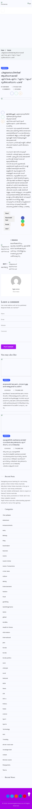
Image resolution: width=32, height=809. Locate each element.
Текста (5, 770)
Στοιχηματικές (6, 765)
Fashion (5, 592)
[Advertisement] (16, 31)
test (4, 734)
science (5, 714)
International (7, 637)
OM (4, 694)
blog (4, 541)
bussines (5, 551)
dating (4, 581)
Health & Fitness (8, 627)
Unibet (5, 755)
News (4, 688)
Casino (5, 556)
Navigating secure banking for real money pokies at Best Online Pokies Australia (14, 483)
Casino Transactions (9, 566)
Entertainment (7, 586)
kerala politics (7, 658)
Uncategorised (7, 750)
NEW (4, 683)
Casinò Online (7, 561)
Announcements (7, 525)
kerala (7, 224)
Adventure (6, 520)
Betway (5, 535)
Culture (5, 576)
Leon (4, 663)
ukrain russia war (8, 745)
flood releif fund (8, 219)
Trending (5, 739)
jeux (4, 643)
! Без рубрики (7, 515)
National (5, 678)
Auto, (4, 530)
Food (4, 597)
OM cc (4, 699)
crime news (6, 571)
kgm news (7, 390)
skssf (6, 228)
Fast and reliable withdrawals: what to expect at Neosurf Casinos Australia (16, 492)
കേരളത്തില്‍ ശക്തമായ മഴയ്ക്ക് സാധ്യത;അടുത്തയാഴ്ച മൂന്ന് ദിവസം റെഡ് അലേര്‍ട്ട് (14, 442)
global (4, 617)
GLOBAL (5, 622)
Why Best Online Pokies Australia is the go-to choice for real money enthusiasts (15, 488)
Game (4, 612)
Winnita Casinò (7, 760)
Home (2, 50)
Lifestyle (5, 668)
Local (4, 673)
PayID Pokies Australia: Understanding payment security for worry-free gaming (15, 502)
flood (7, 213)
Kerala (9, 50)
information (6, 632)
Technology (6, 729)
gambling (5, 602)
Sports (5, 724)
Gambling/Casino (8, 607)
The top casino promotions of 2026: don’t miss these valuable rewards (15, 497)
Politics (5, 704)
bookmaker (6, 546)
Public (4, 709)
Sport (4, 719)
